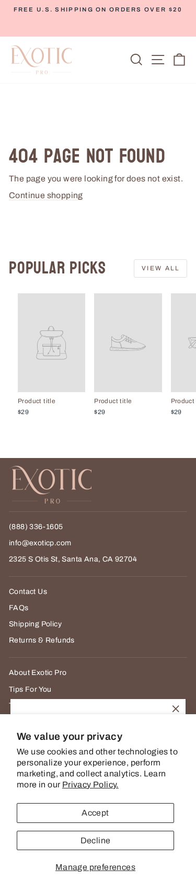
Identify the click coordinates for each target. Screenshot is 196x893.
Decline (95, 840)
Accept (95, 812)
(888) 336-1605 (36, 527)
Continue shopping (46, 195)
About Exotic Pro (37, 673)
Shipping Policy (35, 624)
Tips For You (30, 689)
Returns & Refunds (42, 640)
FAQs (19, 608)
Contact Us (28, 592)
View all (160, 268)
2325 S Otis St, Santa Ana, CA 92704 (73, 559)
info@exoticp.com (40, 543)
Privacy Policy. (90, 784)
